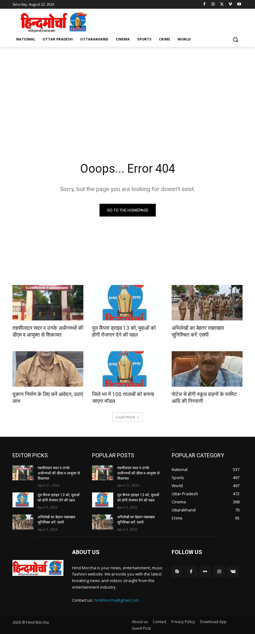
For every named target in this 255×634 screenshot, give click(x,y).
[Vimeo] (230, 4)
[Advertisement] (170, 21)
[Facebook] (204, 4)
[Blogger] (177, 571)
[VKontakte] (233, 571)
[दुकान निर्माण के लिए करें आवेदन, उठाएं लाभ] (47, 369)
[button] (235, 39)
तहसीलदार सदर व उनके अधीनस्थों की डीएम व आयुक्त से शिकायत (47, 331)
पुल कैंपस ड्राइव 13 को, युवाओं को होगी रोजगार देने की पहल (124, 331)
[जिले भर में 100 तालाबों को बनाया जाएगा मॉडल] (127, 369)
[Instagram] (213, 4)
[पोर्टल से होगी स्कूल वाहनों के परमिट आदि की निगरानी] (207, 369)
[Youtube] (239, 4)
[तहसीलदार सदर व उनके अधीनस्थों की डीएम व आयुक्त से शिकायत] (47, 302)
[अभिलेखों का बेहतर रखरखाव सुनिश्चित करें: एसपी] (207, 302)
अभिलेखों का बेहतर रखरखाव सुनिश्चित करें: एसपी (198, 331)
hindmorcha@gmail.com (116, 600)
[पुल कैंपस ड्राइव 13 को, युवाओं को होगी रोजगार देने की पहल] (127, 302)
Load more (125, 417)
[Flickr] (205, 571)
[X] (221, 4)
